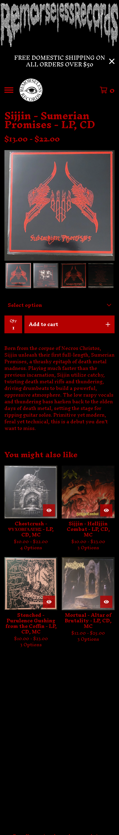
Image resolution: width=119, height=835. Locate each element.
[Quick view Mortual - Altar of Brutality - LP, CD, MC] (106, 602)
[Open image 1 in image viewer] (59, 205)
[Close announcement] (112, 61)
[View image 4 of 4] (101, 276)
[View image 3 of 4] (73, 276)
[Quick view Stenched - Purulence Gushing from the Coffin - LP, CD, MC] (49, 602)
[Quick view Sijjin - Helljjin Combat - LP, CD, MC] (106, 510)
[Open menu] (8, 90)
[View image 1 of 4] (18, 276)
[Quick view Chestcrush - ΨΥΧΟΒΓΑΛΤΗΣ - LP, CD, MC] (49, 510)
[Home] (31, 90)
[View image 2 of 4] (46, 276)
